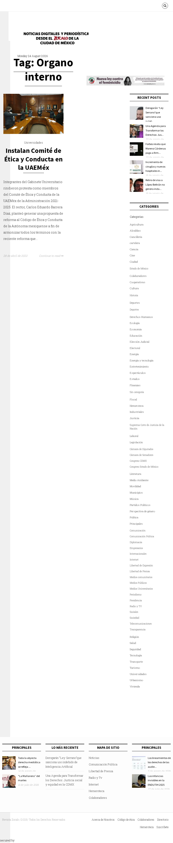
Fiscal (133, 399)
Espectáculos (138, 372)
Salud (133, 643)
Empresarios (136, 548)
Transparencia (138, 629)
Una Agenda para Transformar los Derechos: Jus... (156, 130)
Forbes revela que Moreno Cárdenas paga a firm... (156, 148)
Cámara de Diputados (141, 449)
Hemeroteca (136, 405)
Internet (134, 559)
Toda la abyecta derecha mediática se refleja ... (29, 762)
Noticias (94, 758)
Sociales (134, 611)
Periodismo (135, 594)
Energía (134, 354)
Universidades (33, 142)
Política (134, 517)
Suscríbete (162, 827)
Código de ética (126, 819)
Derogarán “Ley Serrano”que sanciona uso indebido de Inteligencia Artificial (64, 762)
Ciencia (134, 249)
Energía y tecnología (141, 360)
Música (134, 499)
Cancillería (136, 237)
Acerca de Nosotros (103, 819)
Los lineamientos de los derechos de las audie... (159, 762)
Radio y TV (136, 606)
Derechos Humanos (141, 317)
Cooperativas (137, 282)
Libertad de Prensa (140, 571)
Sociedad (134, 617)
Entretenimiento (139, 366)
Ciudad (134, 261)
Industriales (137, 411)
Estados (135, 379)
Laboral (134, 436)
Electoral (135, 348)
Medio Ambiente (139, 480)
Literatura (135, 473)
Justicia (134, 418)
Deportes (135, 302)
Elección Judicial (139, 341)
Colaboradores (138, 276)
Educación (136, 335)
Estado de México (139, 268)
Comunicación (138, 530)
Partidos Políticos (140, 505)
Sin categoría (137, 392)
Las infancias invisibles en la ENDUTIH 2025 (156, 780)
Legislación (136, 442)
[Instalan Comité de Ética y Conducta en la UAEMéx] (33, 133)
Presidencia (136, 600)
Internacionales (138, 553)
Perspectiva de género (142, 511)
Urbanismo (136, 680)
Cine (132, 255)
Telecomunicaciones (141, 623)
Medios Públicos (138, 582)
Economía (136, 329)
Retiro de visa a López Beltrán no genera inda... (155, 184)
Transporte (136, 661)
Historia (134, 295)
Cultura (134, 288)
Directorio (162, 819)
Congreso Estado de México (144, 466)
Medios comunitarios (141, 577)
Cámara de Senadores (141, 455)
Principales (136, 523)
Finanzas (135, 385)
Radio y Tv (95, 778)
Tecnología (136, 655)
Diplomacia (136, 542)
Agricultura (136, 224)
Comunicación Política (142, 536)
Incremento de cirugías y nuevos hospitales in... (155, 166)
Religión (134, 637)
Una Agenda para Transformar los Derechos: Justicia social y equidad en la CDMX (64, 780)
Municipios (136, 492)
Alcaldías (135, 230)
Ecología (135, 323)
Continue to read (50, 255)
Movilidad (135, 486)
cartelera (135, 243)
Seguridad (135, 649)
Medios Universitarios (141, 588)
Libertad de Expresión (141, 565)
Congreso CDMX (138, 460)
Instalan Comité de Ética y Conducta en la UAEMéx (33, 158)
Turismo (135, 667)
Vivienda (135, 686)
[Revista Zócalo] (55, 39)
